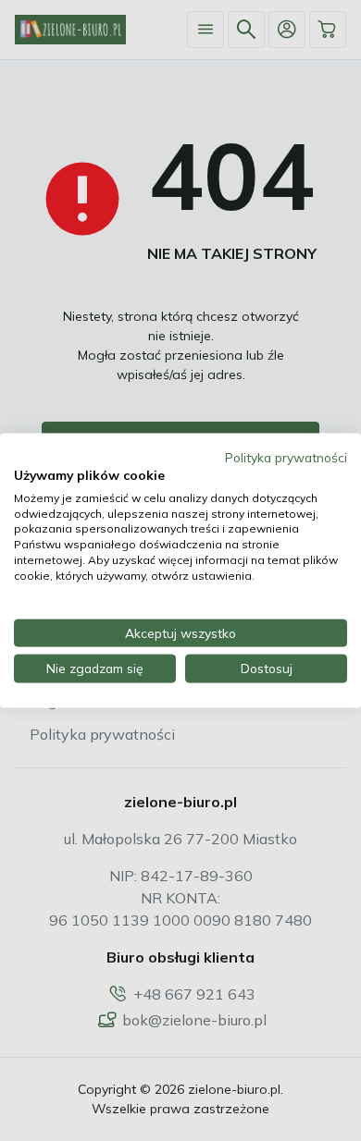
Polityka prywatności (286, 457)
